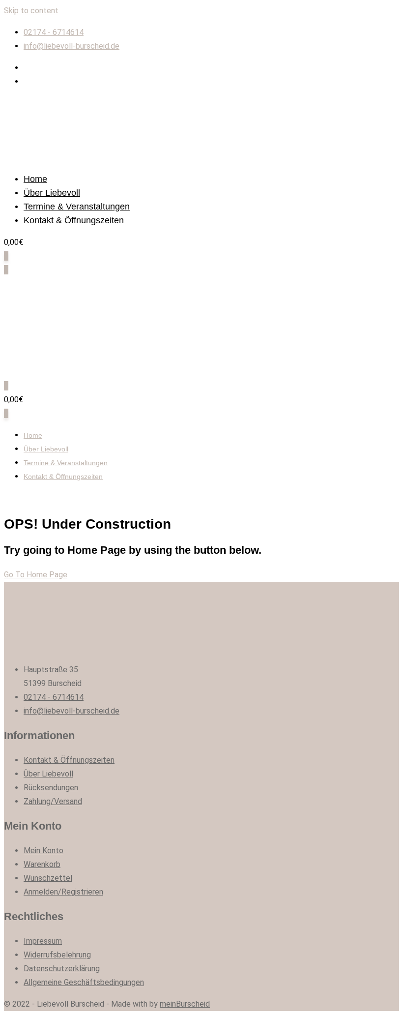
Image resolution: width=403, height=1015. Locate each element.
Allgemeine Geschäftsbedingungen (84, 982)
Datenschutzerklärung (62, 968)
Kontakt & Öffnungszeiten (74, 220)
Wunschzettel (48, 878)
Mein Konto (43, 850)
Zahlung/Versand (53, 801)
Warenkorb (42, 864)
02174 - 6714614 (54, 32)
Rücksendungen (51, 787)
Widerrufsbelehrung (57, 954)
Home (35, 179)
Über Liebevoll (52, 193)
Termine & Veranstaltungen (77, 206)
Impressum (43, 941)
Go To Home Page (35, 574)
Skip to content (31, 10)
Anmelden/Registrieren (63, 891)
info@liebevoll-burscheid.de (71, 46)
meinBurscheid (185, 1004)
